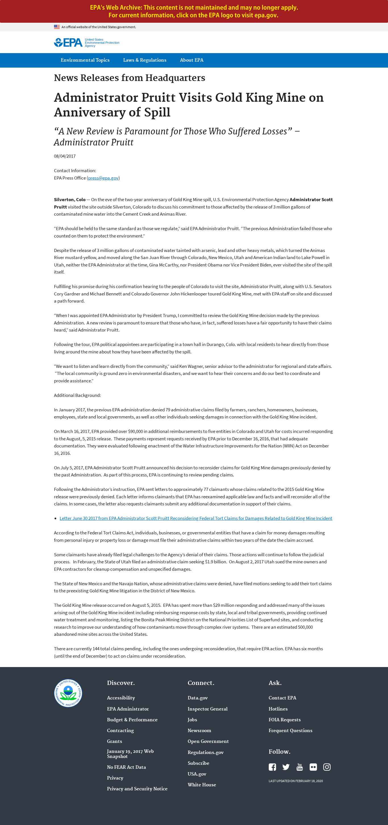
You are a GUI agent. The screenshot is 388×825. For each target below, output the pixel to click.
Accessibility (121, 698)
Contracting (120, 731)
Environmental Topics (85, 60)
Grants (114, 741)
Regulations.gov (206, 752)
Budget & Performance (132, 720)
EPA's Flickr (313, 767)
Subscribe (198, 763)
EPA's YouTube (299, 767)
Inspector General (208, 709)
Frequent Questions (290, 731)
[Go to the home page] (68, 42)
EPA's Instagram (327, 767)
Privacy (115, 778)
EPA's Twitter (286, 767)
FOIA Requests (285, 720)
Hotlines (278, 709)
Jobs (192, 720)
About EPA (191, 60)
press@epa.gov (103, 178)
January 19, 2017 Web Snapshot (130, 754)
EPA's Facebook (272, 767)
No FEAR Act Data (126, 767)
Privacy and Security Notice (137, 789)
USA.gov (197, 774)
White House (202, 785)
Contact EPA (282, 698)
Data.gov (198, 698)
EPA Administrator (128, 709)
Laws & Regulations (144, 60)
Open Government (208, 741)
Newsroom (199, 731)
